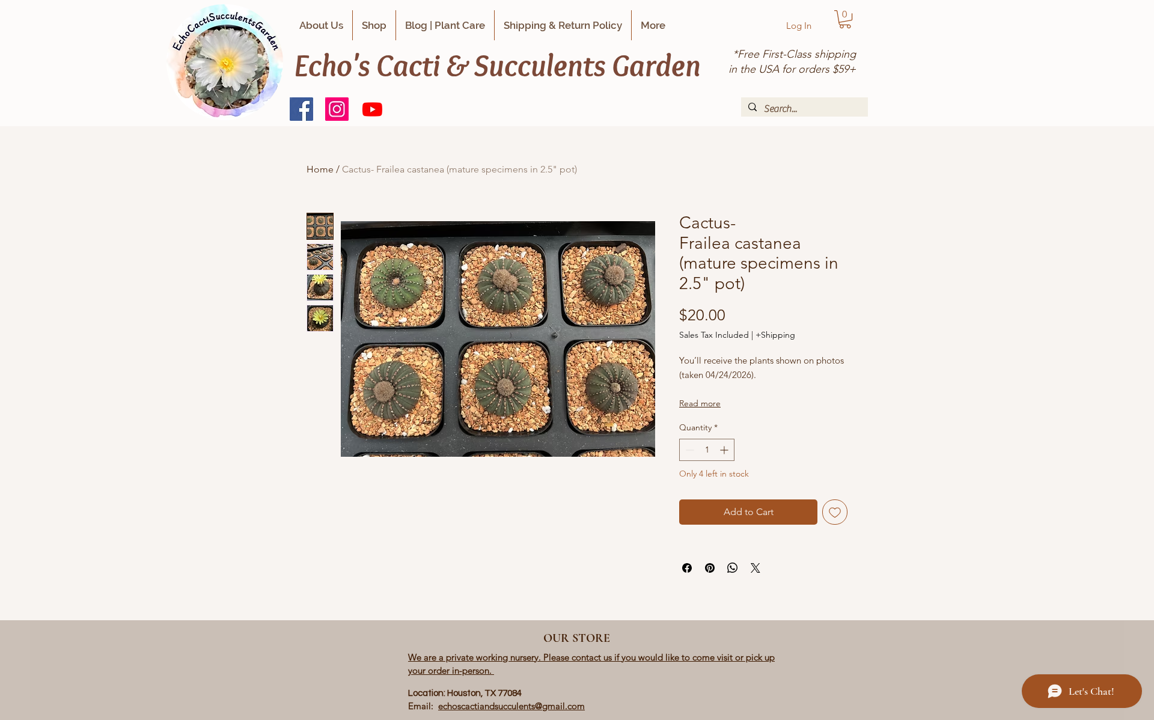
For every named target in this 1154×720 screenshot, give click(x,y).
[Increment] (725, 449)
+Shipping (775, 334)
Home (320, 169)
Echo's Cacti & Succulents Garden (497, 65)
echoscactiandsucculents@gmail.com (511, 706)
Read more (700, 403)
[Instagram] (337, 109)
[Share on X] (755, 568)
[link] (845, 19)
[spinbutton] (707, 449)
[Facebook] (301, 109)
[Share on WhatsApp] (732, 568)
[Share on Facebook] (687, 568)
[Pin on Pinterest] (710, 568)
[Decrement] (688, 449)
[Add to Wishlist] (834, 512)
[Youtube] (372, 109)
